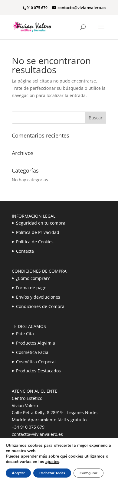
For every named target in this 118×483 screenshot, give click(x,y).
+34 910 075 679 (28, 427)
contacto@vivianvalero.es (37, 434)
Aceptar (18, 473)
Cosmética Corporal (36, 362)
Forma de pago (31, 287)
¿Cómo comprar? (33, 278)
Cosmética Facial (33, 352)
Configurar (88, 473)
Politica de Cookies (35, 242)
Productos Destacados (38, 371)
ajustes (52, 462)
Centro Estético (27, 398)
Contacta (25, 251)
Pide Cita (25, 333)
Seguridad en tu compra (40, 223)
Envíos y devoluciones (38, 297)
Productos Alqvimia (35, 343)
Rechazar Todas (52, 473)
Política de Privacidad (37, 232)
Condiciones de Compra (40, 306)
